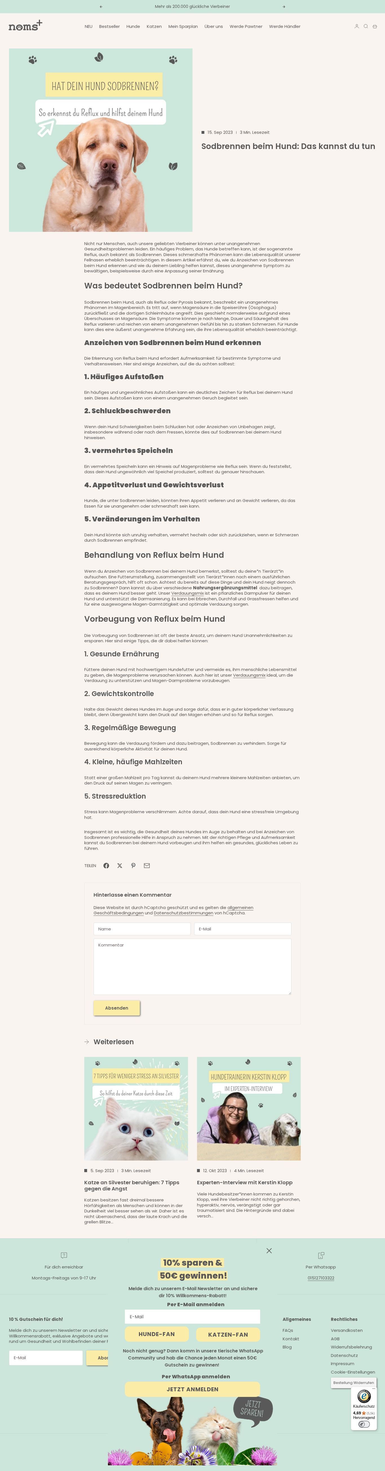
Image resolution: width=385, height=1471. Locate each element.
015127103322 (321, 1278)
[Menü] (373, 1389)
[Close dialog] (269, 1250)
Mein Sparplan (183, 26)
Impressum (342, 1363)
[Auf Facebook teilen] (106, 865)
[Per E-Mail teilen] (146, 865)
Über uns (214, 26)
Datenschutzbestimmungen (183, 913)
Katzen (154, 26)
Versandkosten (347, 1330)
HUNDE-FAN (157, 1334)
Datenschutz (344, 1355)
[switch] (364, 1424)
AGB (335, 1339)
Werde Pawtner (246, 26)
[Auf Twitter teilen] (119, 865)
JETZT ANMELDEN (193, 1389)
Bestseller (109, 26)
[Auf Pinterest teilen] (133, 865)
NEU (88, 26)
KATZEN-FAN (228, 1335)
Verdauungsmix (187, 593)
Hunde (133, 26)
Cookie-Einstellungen (353, 1372)
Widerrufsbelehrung (351, 1347)
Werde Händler (284, 26)
